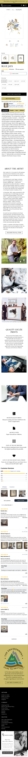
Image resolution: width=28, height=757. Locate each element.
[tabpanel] (14, 134)
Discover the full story (14, 232)
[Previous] (10, 41)
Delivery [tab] (22, 110)
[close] (26, 1)
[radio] (5, 59)
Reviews (3, 711)
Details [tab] (11, 110)
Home (8, 9)
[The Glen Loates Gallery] (10, 5)
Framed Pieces (4, 698)
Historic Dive (4, 724)
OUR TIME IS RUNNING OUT (14, 682)
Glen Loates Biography (6, 719)
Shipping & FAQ (5, 705)
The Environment (5, 727)
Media (2, 725)
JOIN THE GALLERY (7, 752)
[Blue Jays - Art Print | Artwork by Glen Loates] (14, 26)
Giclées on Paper (5, 695)
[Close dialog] (26, 732)
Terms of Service (5, 709)
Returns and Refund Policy (7, 706)
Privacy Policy (4, 708)
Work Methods (4, 721)
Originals (3, 699)
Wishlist (3, 712)
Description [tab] (5, 110)
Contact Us (4, 714)
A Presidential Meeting (6, 722)
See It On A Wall (10, 98)
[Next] (18, 41)
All (13, 9)
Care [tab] (17, 110)
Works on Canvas (5, 696)
